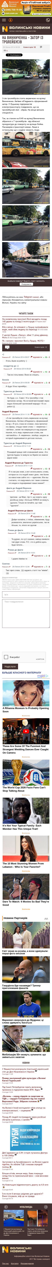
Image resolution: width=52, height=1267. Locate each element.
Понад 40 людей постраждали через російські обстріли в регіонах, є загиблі (24, 1118)
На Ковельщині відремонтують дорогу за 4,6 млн (25, 1184)
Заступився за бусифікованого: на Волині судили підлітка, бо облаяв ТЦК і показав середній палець (25, 1164)
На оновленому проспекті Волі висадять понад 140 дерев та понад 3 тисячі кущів (24, 320)
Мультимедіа (26, 1207)
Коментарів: (29, 47)
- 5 (49, 414)
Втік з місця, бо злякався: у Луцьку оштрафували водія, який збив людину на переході (25, 328)
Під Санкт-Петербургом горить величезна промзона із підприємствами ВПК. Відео (21, 1088)
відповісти (37, 357)
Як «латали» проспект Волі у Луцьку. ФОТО (22, 340)
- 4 (49, 516)
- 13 (48, 449)
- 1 (49, 357)
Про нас (5, 1263)
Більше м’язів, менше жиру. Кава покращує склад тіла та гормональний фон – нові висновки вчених (25, 1176)
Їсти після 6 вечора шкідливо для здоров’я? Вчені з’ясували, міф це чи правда (22, 1194)
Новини (26, 1062)
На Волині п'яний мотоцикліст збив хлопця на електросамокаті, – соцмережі (23, 1109)
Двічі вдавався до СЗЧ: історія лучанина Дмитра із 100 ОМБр (25, 1154)
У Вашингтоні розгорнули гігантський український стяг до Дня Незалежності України (25, 1070)
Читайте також (26, 313)
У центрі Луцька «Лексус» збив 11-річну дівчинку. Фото (25, 336)
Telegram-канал (31, 296)
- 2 (49, 371)
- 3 (49, 566)
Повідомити (26, 284)
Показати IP (6, 357)
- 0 (49, 382)
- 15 (48, 494)
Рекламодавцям (27, 1263)
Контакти (14, 1263)
